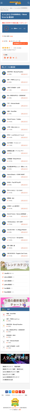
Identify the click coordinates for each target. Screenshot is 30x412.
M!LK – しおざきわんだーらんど (15, 135)
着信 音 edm (20, 369)
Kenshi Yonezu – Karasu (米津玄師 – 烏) (17, 214)
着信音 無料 (17, 366)
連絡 (26, 395)
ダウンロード (24, 74)
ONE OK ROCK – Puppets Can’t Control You (17, 253)
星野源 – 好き (10, 198)
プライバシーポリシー (17, 395)
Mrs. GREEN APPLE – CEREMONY (16, 95)
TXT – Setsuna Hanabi (13, 103)
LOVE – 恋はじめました (13, 127)
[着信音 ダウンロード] (15, 3)
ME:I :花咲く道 (11, 245)
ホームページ (4, 8)
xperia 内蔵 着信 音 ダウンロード (11, 377)
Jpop (11, 8)
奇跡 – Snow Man (11, 111)
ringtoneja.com (15, 407)
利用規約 (8, 395)
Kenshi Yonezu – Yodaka (14, 119)
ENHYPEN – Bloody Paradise (15, 72)
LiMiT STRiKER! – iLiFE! (13, 87)
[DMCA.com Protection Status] (15, 402)
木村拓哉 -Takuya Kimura (14, 158)
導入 (3, 395)
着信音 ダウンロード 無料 (9, 369)
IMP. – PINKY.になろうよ (13, 79)
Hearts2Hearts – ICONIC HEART (16, 174)
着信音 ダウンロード (8, 366)
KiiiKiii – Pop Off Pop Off (14, 182)
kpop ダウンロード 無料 (9, 374)
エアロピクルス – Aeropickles (15, 237)
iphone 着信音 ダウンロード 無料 (11, 371)
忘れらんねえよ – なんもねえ (14, 190)
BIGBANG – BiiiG (10, 335)
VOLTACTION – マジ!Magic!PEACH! (16, 229)
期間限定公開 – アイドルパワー (15, 150)
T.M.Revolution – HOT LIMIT (15, 222)
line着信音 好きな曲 (8, 379)
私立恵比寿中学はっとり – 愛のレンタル (17, 166)
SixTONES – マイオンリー (14, 143)
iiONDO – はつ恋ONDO (13, 206)
